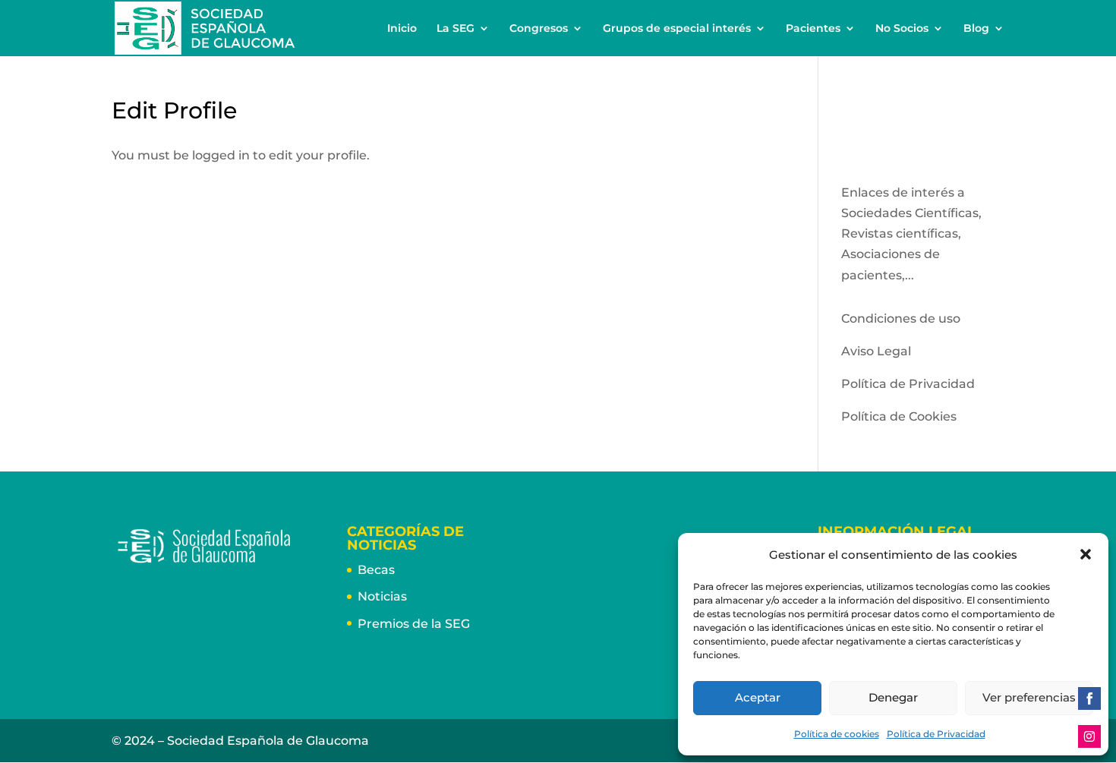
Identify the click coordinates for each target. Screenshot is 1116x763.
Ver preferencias (1029, 697)
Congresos (538, 29)
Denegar (893, 697)
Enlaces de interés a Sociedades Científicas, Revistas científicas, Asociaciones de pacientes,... (911, 233)
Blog (976, 29)
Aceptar (757, 697)
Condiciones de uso (900, 318)
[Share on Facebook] (1089, 698)
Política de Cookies (899, 416)
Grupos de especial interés (677, 29)
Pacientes (813, 29)
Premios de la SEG (414, 623)
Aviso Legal (876, 351)
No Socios (901, 29)
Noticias (382, 596)
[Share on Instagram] (1089, 736)
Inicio (402, 29)
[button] (1085, 554)
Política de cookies (836, 733)
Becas (376, 570)
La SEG (455, 29)
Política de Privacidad (936, 733)
